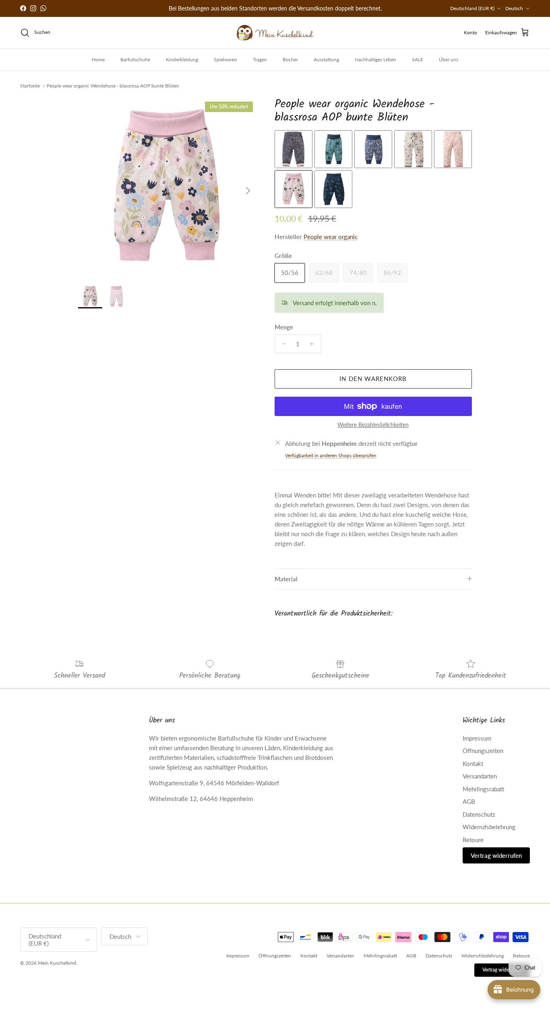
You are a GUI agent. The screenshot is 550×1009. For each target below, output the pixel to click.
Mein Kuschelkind (57, 963)
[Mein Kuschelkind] (275, 32)
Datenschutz (479, 814)
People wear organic (331, 236)
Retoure (473, 839)
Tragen (260, 59)
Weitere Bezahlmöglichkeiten (373, 425)
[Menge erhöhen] (314, 344)
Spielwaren (225, 59)
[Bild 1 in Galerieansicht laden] (167, 187)
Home (98, 59)
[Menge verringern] (282, 344)
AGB (469, 801)
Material (286, 579)
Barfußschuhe (135, 59)
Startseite (30, 86)
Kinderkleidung (182, 59)
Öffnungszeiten (483, 750)
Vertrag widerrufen (496, 855)
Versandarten (480, 776)
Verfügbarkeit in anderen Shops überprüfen (330, 455)
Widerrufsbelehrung (489, 826)
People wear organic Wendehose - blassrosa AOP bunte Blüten (113, 86)
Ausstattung (326, 59)
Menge (284, 327)
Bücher (290, 59)
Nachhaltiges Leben (375, 59)
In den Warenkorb (373, 378)
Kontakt (473, 763)
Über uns (448, 59)
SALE (417, 59)
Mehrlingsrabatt (483, 789)
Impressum (477, 738)
